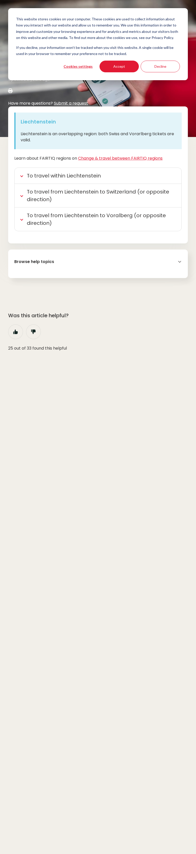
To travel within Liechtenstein (64, 175)
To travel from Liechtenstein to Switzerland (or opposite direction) (98, 195)
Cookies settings (78, 66)
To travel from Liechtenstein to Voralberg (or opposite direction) (96, 219)
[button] (98, 262)
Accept (119, 66)
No (33, 331)
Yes (15, 331)
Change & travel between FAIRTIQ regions (120, 158)
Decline (160, 66)
